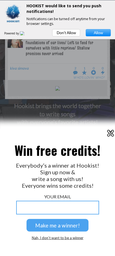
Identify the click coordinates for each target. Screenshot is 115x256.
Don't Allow (66, 32)
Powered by (12, 33)
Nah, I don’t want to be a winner (57, 238)
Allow (98, 32)
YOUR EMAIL (57, 196)
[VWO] (25, 33)
